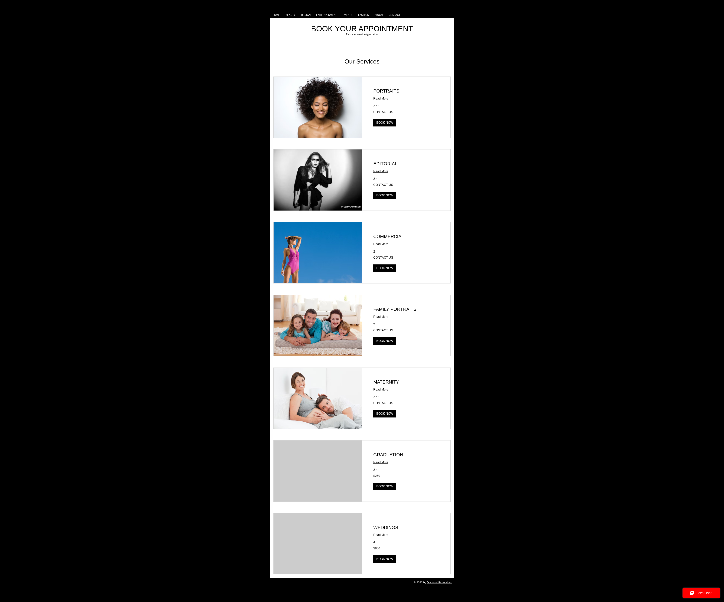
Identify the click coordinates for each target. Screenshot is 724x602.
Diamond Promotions (439, 582)
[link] (406, 91)
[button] (384, 122)
